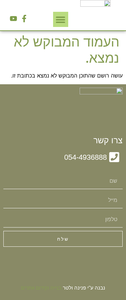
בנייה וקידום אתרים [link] (41, 288)
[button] (60, 19)
